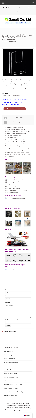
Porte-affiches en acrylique (11, 377)
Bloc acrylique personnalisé (11, 362)
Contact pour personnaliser (19, 122)
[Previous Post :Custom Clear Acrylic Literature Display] (28, 337)
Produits (30, 8)
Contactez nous (23, 8)
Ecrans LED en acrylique (10, 373)
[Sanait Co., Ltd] (18, 24)
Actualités (18, 403)
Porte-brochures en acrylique (13, 95)
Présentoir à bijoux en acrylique (12, 369)
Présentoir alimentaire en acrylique (13, 384)
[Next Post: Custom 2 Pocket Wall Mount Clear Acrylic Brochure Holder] (18, 340)
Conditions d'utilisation (11, 405)
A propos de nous (12, 8)
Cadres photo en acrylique (11, 388)
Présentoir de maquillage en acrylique (14, 366)
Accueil (5, 8)
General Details (19, 117)
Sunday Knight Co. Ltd (24, 407)
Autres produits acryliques (10, 395)
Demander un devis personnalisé (15, 108)
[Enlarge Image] (18, 49)
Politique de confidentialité (24, 405)
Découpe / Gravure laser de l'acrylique (14, 392)
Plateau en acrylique (9, 355)
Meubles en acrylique (9, 358)
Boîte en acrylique (8, 351)
